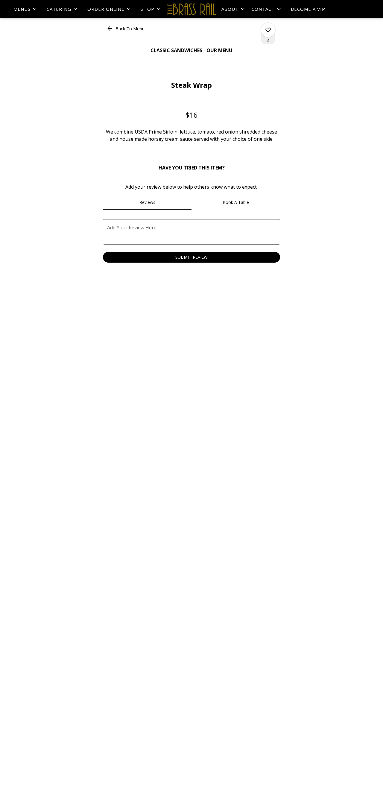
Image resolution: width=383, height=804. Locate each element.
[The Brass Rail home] (191, 8)
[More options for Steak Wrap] (268, 30)
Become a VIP (308, 9)
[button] (25, 9)
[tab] (147, 202)
